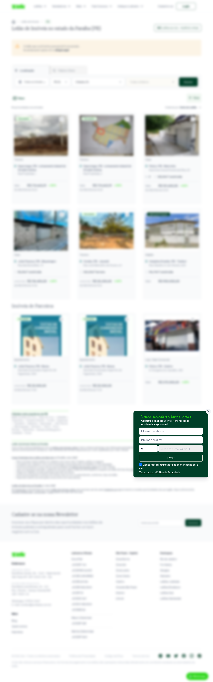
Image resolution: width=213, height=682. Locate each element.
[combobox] (180, 448)
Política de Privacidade (168, 472)
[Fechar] (208, 411)
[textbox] (181, 449)
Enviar (170, 457)
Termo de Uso (146, 472)
